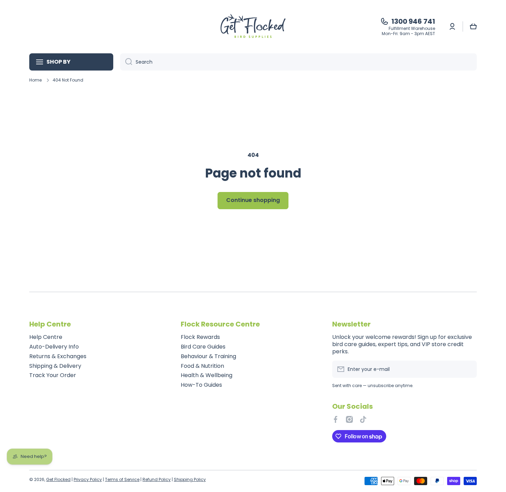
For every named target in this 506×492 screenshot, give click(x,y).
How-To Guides (201, 385)
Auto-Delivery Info (54, 347)
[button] (473, 26)
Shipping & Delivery (55, 366)
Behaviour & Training (208, 356)
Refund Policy (157, 479)
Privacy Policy (88, 479)
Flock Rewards (200, 337)
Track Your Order (52, 375)
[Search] (126, 62)
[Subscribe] (468, 369)
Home (35, 80)
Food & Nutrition (202, 366)
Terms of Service (122, 479)
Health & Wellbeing (206, 375)
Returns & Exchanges (57, 356)
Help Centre (45, 337)
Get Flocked (58, 479)
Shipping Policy (190, 479)
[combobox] (298, 62)
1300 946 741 (413, 21)
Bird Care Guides (203, 347)
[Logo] (253, 27)
